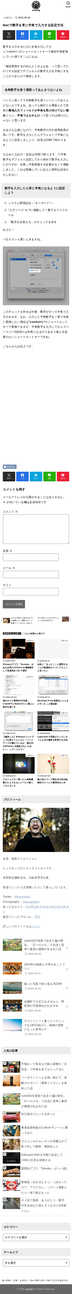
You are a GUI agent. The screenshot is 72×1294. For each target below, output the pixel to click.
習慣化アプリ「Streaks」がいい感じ (44, 1168)
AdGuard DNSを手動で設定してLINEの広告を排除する (42, 1157)
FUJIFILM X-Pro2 (37, 906)
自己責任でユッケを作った (38, 1114)
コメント (10, 511)
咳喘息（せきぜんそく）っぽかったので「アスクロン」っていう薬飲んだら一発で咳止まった (44, 1187)
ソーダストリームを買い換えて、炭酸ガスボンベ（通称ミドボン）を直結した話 (44, 1083)
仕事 (15, 1280)
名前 (7, 550)
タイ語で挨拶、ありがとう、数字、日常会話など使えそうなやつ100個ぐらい (44, 1205)
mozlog (29, 1289)
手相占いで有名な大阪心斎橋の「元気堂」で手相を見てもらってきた (44, 1066)
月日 (37, 916)
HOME (8, 1280)
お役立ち (8, 18)
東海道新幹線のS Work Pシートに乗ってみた (44, 1130)
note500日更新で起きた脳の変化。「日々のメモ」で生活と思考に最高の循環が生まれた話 (44, 1101)
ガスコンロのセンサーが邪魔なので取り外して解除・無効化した (44, 1144)
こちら (35, 926)
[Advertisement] (32, 378)
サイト (7, 585)
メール (9, 567)
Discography (31, 901)
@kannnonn (22, 896)
